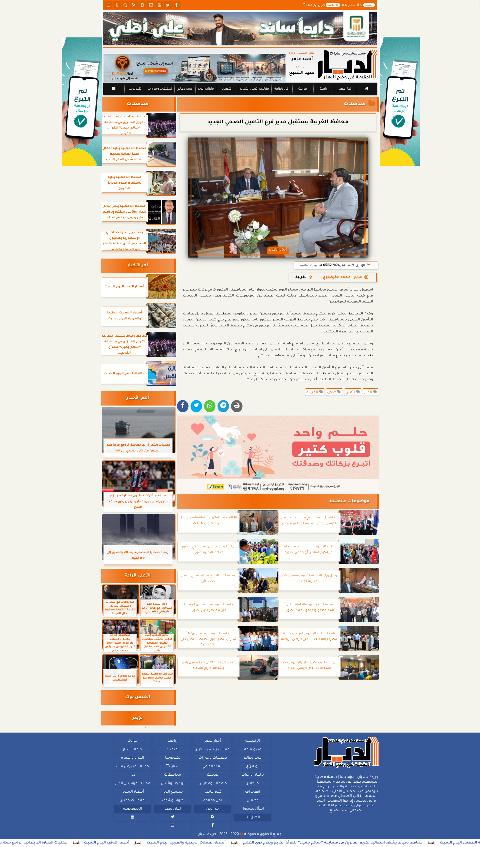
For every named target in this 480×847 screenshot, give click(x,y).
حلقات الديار (206, 89)
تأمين (351, 393)
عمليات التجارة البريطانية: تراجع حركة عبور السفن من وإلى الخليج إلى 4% (65, 843)
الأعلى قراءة (137, 575)
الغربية (312, 393)
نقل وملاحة (212, 801)
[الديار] (400, 101)
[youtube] (160, 5)
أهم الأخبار (137, 398)
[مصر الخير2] (278, 454)
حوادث (302, 89)
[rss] (134, 5)
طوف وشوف (172, 801)
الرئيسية (252, 741)
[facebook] (176, 5)
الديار (368, 393)
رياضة (324, 89)
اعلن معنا (172, 809)
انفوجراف (252, 792)
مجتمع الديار (172, 792)
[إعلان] (82, 101)
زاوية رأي (252, 767)
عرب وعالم (184, 89)
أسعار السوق (132, 792)
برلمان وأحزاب (252, 775)
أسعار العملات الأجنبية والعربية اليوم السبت (247, 843)
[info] (117, 5)
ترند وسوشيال (172, 784)
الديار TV (172, 767)
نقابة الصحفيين (133, 801)
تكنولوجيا (134, 89)
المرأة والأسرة (132, 758)
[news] (151, 5)
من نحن (212, 809)
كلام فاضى (213, 792)
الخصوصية (132, 809)
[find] (126, 5)
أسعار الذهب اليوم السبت (167, 843)
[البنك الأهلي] (240, 28)
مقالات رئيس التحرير (254, 89)
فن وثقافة (281, 89)
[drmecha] (240, 95)
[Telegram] (223, 406)
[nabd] (142, 5)
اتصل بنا (252, 818)
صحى (332, 393)
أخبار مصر (345, 89)
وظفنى (252, 801)
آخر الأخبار (137, 265)
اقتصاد (227, 89)
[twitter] (168, 5)
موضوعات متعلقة (349, 501)
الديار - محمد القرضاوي (342, 278)
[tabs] (108, 5)
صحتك (212, 775)
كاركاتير (252, 784)
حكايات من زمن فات (132, 767)
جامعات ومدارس (212, 784)
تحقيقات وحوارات (160, 89)
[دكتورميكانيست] (195, 68)
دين (132, 775)
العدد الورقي (212, 767)
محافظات (355, 104)
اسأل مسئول (252, 809)
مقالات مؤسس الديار (132, 784)
